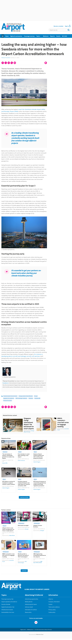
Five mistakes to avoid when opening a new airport (23, 455)
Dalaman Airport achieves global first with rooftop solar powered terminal (38, 456)
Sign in (27, 60)
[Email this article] (15, 63)
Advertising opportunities (31, 599)
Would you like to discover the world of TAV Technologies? (23, 555)
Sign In (66, 26)
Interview (5, 452)
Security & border (5, 604)
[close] (46, 60)
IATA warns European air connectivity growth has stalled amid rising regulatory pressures (39, 484)
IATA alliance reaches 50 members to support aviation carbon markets (8, 483)
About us (50, 599)
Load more (24, 570)
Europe (35, 396)
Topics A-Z (23, 629)
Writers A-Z (30, 629)
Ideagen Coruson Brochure (37, 526)
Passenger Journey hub (7, 599)
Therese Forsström (5, 57)
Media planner (28, 601)
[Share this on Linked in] (8, 63)
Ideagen (27, 529)
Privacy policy (52, 609)
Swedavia (6, 383)
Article (19, 452)
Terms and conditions (54, 607)
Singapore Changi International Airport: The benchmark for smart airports (29, 423)
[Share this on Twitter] (5, 63)
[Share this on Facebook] (2, 63)
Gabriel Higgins (36, 462)
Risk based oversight (23, 525)
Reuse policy (28, 612)
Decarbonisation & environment (10, 396)
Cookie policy (51, 612)
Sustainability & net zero (7, 612)
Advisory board (29, 607)
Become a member (58, 26)
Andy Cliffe (4, 463)
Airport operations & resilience (9, 601)
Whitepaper (21, 523)
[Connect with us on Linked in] (36, 622)
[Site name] (13, 31)
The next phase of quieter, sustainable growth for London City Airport (8, 456)
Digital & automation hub (7, 607)
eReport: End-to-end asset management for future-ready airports (8, 529)
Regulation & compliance (8, 398)
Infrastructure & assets (7, 609)
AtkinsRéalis (12, 535)
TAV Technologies (22, 562)
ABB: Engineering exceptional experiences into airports (39, 555)
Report (4, 525)
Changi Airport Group (29, 431)
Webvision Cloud (39, 634)
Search (68, 30)
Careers (50, 604)
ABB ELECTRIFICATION (37, 562)
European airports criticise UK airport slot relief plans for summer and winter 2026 (24, 484)
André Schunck (21, 460)
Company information (54, 601)
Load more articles (24, 497)
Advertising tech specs (31, 604)
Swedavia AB (37, 398)
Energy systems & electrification (26, 396)
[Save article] (45, 63)
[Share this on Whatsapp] (11, 63)
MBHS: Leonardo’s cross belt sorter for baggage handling (63, 422)
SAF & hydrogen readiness (21, 398)
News (35, 452)
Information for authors (31, 609)
